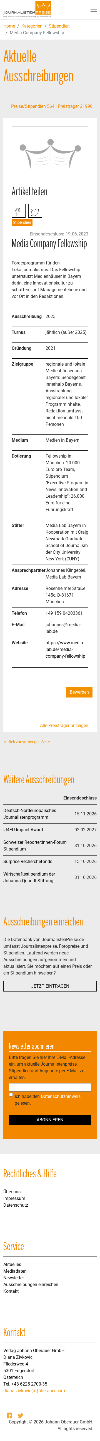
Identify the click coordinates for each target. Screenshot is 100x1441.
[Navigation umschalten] (94, 9)
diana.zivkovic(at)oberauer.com (34, 1390)
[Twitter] (21, 1415)
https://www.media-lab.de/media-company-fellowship (65, 649)
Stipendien (59, 26)
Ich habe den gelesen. (48, 1100)
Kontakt (11, 1291)
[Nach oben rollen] (87, 1428)
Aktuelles (12, 1264)
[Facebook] (10, 1415)
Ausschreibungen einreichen (30, 1284)
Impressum (14, 1198)
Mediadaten (15, 1271)
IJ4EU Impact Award (23, 829)
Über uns (12, 1191)
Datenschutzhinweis (61, 1096)
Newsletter (13, 1277)
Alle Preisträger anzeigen (64, 725)
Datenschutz (15, 1205)
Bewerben (79, 692)
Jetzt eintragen (50, 986)
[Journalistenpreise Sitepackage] (27, 10)
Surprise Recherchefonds (27, 861)
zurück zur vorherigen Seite (26, 742)
